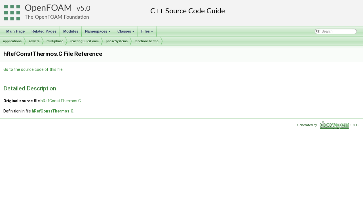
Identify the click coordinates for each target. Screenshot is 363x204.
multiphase (55, 41)
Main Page (15, 31)
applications (12, 41)
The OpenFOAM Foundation (57, 17)
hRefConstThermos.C (61, 101)
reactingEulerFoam (84, 41)
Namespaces (98, 33)
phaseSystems (117, 41)
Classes (126, 33)
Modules (70, 31)
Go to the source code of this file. (33, 69)
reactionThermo (147, 41)
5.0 (85, 8)
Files (147, 33)
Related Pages (43, 31)
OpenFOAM (48, 8)
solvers (34, 41)
